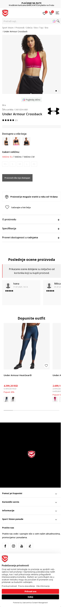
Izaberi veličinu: (11, 152)
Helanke (7, 371)
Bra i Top (38, 27)
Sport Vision (7, 27)
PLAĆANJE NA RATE (31, 3)
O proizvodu (9, 219)
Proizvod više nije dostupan (17, 177)
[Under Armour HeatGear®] (27, 346)
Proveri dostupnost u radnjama (20, 237)
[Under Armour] (53, 111)
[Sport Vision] (5, 12)
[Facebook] (5, 546)
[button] (31, 21)
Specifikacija (9, 228)
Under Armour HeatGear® (18, 375)
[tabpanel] (31, 64)
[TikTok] (30, 546)
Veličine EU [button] (7, 157)
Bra (46, 27)
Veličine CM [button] (29, 157)
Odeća (29, 27)
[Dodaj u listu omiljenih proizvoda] (46, 365)
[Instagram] (13, 546)
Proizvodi (19, 27)
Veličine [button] (18, 157)
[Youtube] (22, 546)
